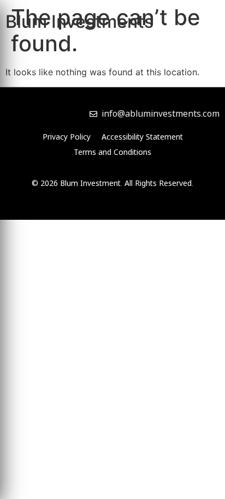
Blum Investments (79, 21)
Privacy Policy (67, 136)
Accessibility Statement (142, 136)
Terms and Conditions (112, 152)
